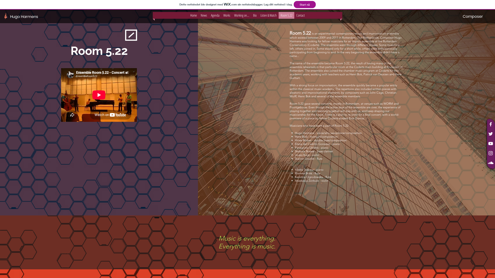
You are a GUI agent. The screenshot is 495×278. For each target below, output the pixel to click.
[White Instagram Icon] (490, 153)
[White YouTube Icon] (490, 143)
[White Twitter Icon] (490, 134)
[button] (473, 16)
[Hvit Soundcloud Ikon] (490, 163)
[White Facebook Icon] (490, 124)
